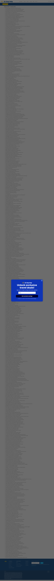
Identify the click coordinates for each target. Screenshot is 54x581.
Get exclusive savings (27, 296)
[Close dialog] (41, 280)
